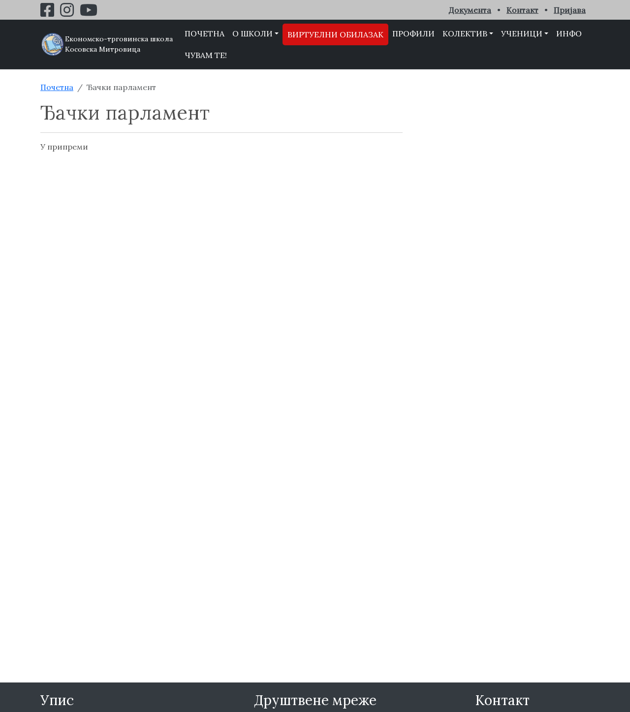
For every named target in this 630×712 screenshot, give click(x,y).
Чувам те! (206, 55)
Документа (470, 10)
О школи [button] (252, 33)
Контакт (522, 10)
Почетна (204, 33)
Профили (413, 33)
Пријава (570, 10)
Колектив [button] (464, 33)
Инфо (569, 33)
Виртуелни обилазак (335, 34)
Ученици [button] (521, 33)
